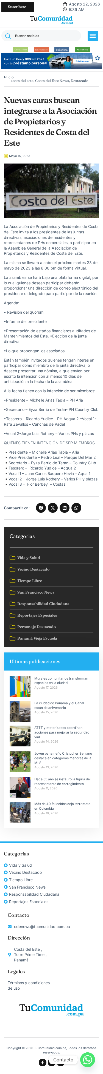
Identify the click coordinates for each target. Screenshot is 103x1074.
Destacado (79, 80)
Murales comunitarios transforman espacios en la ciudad (61, 680)
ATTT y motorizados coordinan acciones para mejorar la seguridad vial (61, 732)
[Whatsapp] (87, 1059)
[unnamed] (51, 67)
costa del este (22, 80)
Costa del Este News (52, 80)
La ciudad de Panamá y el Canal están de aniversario (59, 705)
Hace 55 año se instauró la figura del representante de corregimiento (62, 781)
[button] (93, 36)
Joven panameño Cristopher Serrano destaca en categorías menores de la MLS (63, 758)
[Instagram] (51, 1062)
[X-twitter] (61, 1062)
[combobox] (41, 35)
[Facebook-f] (42, 1062)
